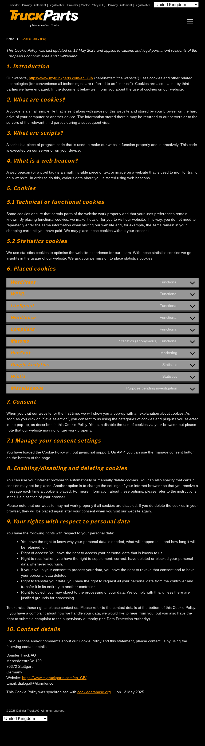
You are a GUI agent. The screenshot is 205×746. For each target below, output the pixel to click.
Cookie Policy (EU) (93, 5)
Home (10, 38)
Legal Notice (57, 5)
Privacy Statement (34, 5)
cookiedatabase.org (94, 692)
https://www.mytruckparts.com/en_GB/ (61, 78)
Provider (14, 5)
